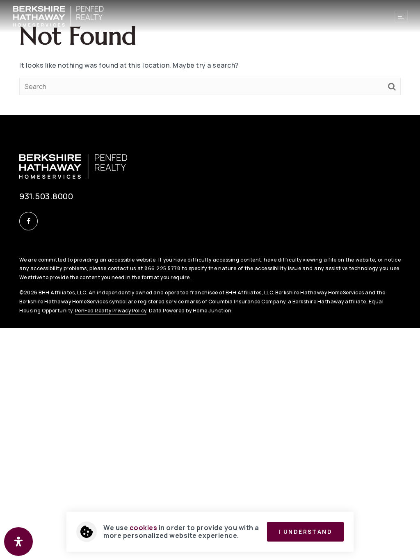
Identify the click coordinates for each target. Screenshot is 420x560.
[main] (210, 57)
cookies (144, 527)
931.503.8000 (46, 196)
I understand (305, 531)
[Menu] (401, 16)
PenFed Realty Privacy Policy (110, 310)
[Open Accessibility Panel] (18, 541)
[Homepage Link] (58, 15)
